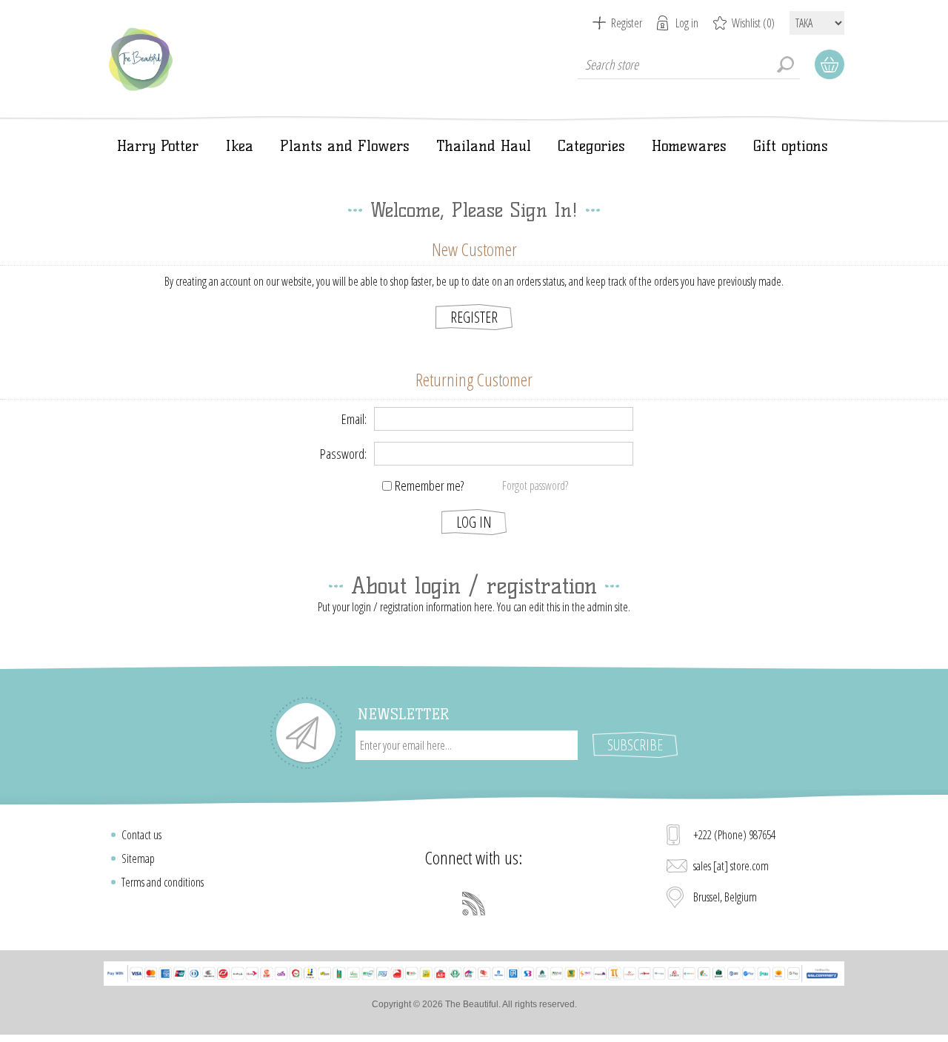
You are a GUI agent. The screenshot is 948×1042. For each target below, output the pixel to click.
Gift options (790, 146)
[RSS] (474, 903)
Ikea (239, 146)
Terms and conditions (162, 882)
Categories (591, 146)
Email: (354, 419)
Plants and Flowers (345, 146)
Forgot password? (535, 485)
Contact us (141, 835)
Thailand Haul (483, 146)
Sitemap (138, 858)
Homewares (689, 146)
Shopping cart (829, 64)
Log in (686, 23)
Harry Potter (157, 146)
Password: (343, 454)
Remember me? (429, 485)
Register (626, 23)
